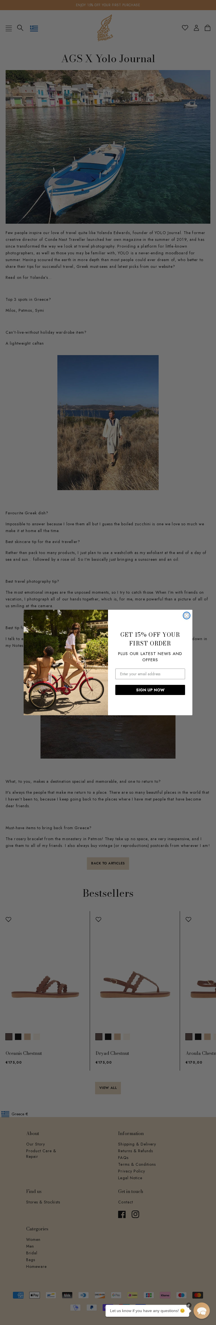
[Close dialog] (186, 615)
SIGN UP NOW (150, 690)
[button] (202, 1310)
